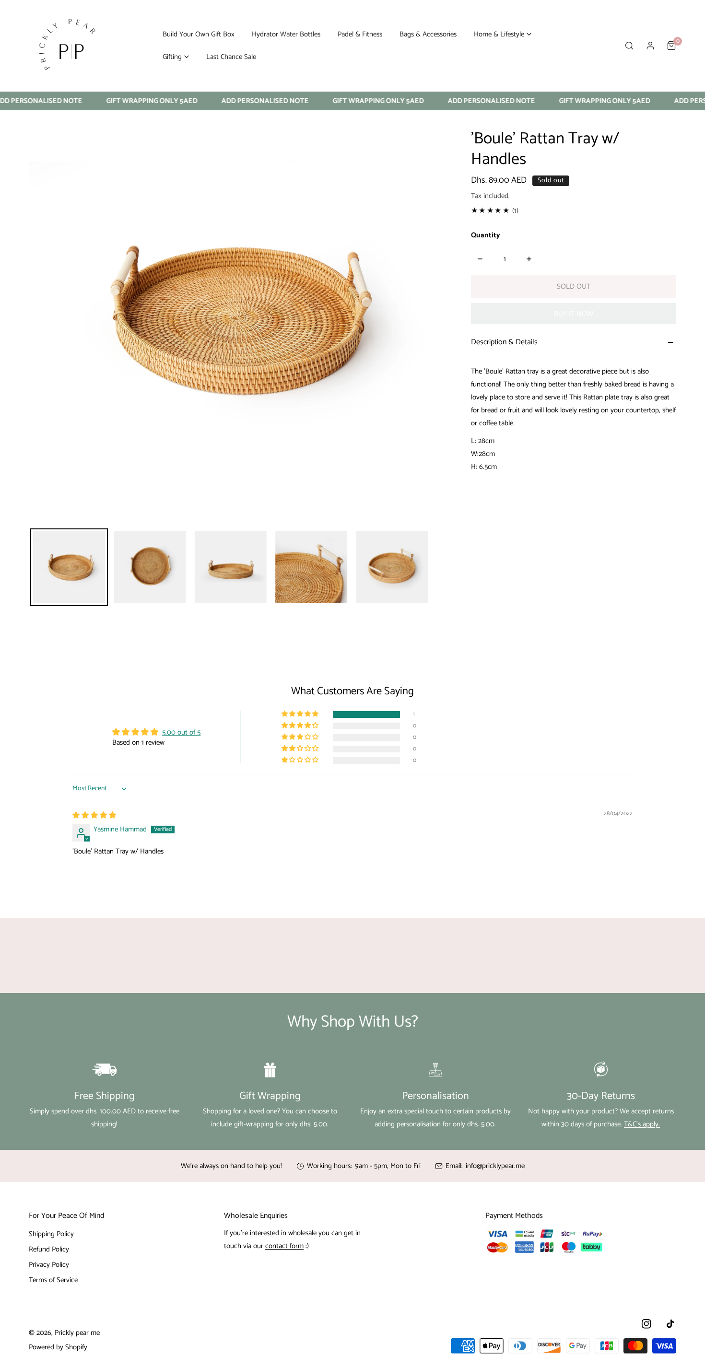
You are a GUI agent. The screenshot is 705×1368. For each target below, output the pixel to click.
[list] (231, 319)
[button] (502, 34)
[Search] (629, 45)
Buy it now (573, 314)
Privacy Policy (49, 1265)
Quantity (485, 235)
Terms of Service (53, 1280)
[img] (94, 815)
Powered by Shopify (58, 1347)
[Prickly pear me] (67, 45)
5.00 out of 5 (181, 732)
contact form (284, 1246)
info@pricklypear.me (495, 1166)
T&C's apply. (642, 1124)
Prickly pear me (77, 1333)
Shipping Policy (51, 1234)
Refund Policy (49, 1249)
